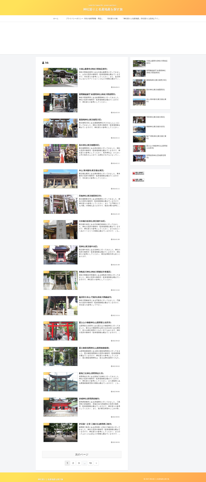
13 (90, 463)
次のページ (81, 454)
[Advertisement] (103, 39)
